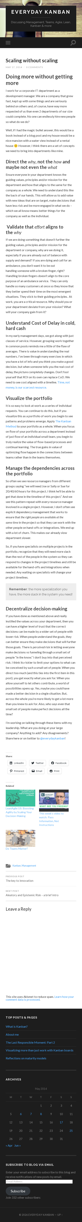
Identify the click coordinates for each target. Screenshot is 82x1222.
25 (71, 1130)
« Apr (9, 1145)
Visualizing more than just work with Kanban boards (39, 1050)
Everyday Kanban (41, 12)
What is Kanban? (17, 1026)
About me (12, 1034)
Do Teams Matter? (17, 848)
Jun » (17, 1145)
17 (61, 1122)
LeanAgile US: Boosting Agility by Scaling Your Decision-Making (20, 812)
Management (29, 865)
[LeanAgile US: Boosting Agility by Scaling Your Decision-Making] (20, 798)
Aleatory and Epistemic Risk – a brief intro (32, 893)
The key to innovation (19, 878)
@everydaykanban (52, 738)
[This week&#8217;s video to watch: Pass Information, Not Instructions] (54, 801)
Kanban (17, 865)
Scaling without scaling (32, 60)
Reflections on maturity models (26, 1058)
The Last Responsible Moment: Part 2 (30, 1042)
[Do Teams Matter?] (20, 838)
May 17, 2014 (14, 67)
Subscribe (18, 1191)
